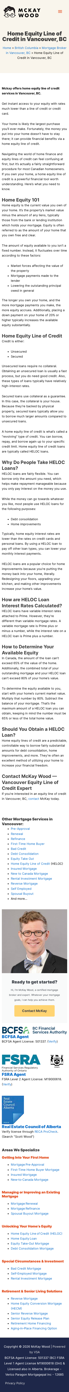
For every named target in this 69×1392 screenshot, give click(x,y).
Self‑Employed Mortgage (29, 1273)
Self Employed (21, 889)
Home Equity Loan (24, 1238)
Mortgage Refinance (25, 1208)
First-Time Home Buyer (28, 844)
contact (34, 799)
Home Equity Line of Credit (30, 863)
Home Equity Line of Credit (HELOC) (36, 1233)
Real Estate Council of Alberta (31, 1126)
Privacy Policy (15, 1383)
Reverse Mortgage (24, 883)
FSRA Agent (14, 1074)
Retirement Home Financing (31, 1323)
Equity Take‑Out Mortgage (30, 1243)
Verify (52, 1041)
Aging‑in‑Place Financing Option (34, 1328)
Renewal (17, 834)
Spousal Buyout (22, 893)
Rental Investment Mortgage (31, 878)
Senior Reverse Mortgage (29, 1313)
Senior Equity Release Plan (30, 1318)
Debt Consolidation (25, 854)
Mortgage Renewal (24, 1203)
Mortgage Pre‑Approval (27, 1164)
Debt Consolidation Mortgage (32, 1248)
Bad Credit (18, 849)
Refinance (18, 839)
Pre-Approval (20, 829)
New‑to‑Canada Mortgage (29, 1179)
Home (7, 48)
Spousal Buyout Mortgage (30, 1213)
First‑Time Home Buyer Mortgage (35, 1170)
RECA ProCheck (46, 1131)
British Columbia (26, 48)
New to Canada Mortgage (29, 873)
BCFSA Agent (15, 1036)
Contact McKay (34, 1011)
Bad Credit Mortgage (26, 1268)
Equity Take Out (22, 859)
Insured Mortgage (24, 868)
